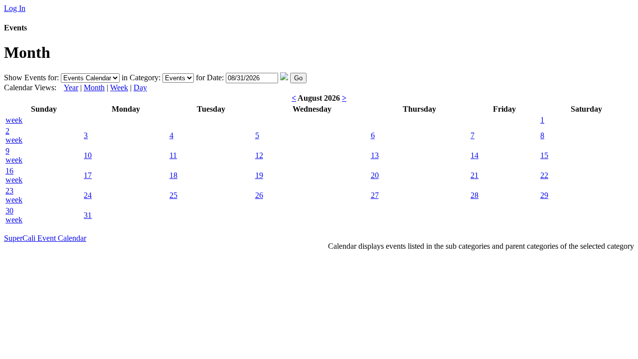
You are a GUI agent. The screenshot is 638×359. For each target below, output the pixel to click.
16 (9, 171)
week (13, 120)
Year (71, 87)
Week (119, 87)
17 (88, 175)
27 (375, 195)
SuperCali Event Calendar (45, 238)
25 (173, 195)
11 (173, 155)
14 (474, 155)
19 (259, 175)
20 (375, 175)
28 (474, 195)
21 (474, 175)
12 (259, 155)
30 (9, 210)
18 (173, 175)
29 (544, 195)
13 (375, 155)
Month (94, 87)
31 (88, 215)
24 (88, 195)
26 (259, 195)
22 (544, 175)
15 (544, 155)
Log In (14, 8)
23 (9, 190)
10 (88, 155)
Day (140, 87)
